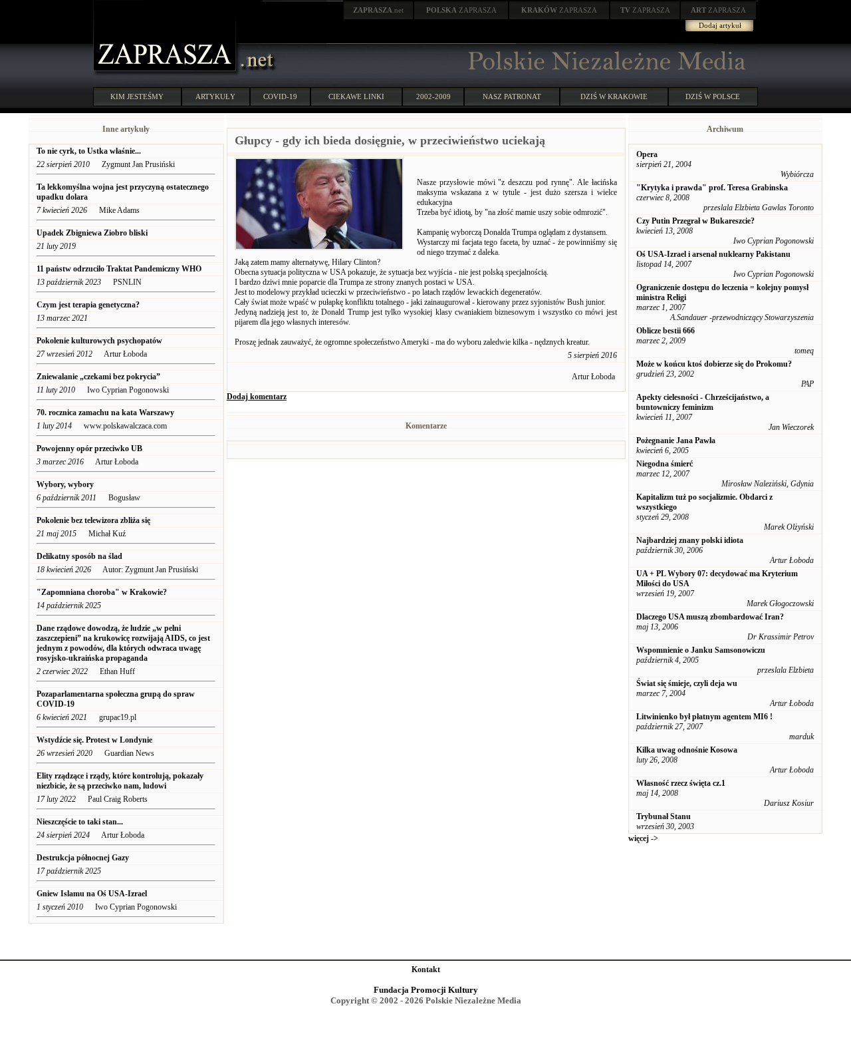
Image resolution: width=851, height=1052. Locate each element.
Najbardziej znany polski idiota (689, 540)
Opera (647, 154)
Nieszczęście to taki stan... (80, 821)
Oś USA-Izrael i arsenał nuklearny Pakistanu (713, 254)
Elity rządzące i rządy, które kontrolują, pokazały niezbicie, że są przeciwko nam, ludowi (120, 780)
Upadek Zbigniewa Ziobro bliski (92, 233)
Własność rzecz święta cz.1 (680, 783)
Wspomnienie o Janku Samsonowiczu (700, 650)
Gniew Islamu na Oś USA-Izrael (93, 893)
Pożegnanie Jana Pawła (675, 440)
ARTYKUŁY (215, 96)
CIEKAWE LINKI (356, 96)
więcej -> (643, 838)
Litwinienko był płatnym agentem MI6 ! (704, 716)
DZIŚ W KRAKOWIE (614, 96)
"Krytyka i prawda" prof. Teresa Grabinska (712, 187)
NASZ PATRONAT (512, 96)
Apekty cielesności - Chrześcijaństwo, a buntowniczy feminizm (702, 402)
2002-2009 (433, 96)
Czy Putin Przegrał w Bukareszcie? (695, 221)
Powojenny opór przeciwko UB (89, 448)
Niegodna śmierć (664, 463)
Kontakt (426, 969)
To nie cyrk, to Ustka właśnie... (89, 151)
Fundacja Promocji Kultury (426, 990)
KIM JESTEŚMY (137, 96)
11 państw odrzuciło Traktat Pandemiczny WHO (119, 268)
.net (378, 10)
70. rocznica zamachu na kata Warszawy (105, 412)
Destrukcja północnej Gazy (83, 857)
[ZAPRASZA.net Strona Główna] (166, 73)
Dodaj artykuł (720, 25)
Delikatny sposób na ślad (79, 556)
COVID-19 (280, 96)
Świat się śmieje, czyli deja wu (686, 683)
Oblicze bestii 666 (665, 330)
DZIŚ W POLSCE (712, 96)
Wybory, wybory (65, 484)
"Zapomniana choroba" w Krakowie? (102, 592)
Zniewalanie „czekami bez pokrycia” (98, 376)
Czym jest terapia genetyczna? (88, 304)
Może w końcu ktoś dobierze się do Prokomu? (714, 364)
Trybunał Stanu (663, 816)
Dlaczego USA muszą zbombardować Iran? (710, 616)
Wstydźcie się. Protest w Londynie (94, 740)
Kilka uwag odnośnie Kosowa (686, 750)
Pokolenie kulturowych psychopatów (99, 340)
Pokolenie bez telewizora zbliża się (94, 520)
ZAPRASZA (461, 10)
